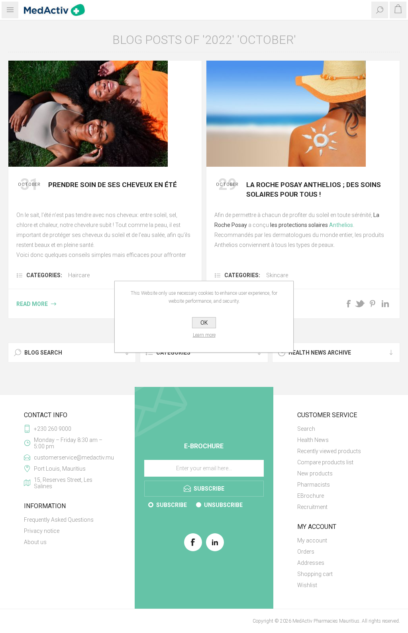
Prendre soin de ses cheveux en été (112, 185)
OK (204, 322)
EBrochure (310, 496)
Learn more (204, 335)
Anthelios (341, 225)
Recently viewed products (329, 451)
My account (312, 540)
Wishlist (307, 585)
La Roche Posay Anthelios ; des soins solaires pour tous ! (313, 189)
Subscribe (171, 505)
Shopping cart (315, 574)
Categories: (44, 275)
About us (35, 542)
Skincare (277, 275)
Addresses (310, 563)
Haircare (79, 275)
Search (306, 429)
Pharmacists (313, 484)
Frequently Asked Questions (59, 520)
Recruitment (312, 507)
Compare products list (325, 462)
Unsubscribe (223, 505)
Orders (305, 551)
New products (315, 473)
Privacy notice (41, 531)
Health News (313, 440)
